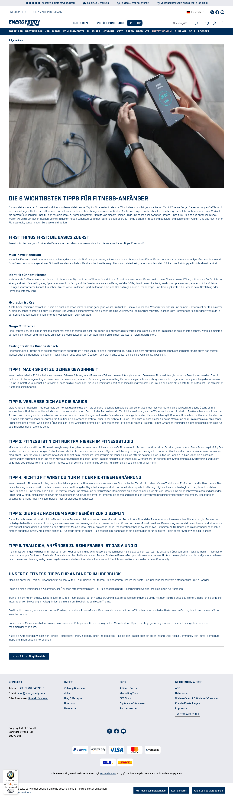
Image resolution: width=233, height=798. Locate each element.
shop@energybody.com (31, 693)
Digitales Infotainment (133, 703)
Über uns (109, 22)
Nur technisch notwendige (151, 790)
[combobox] (182, 23)
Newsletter (70, 708)
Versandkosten (108, 773)
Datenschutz (182, 693)
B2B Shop (135, 22)
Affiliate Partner (129, 688)
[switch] (10, 791)
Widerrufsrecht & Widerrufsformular (196, 698)
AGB (177, 688)
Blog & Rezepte (83, 22)
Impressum (181, 708)
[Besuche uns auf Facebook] (217, 11)
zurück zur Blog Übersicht (30, 656)
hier (73, 555)
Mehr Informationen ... (21, 792)
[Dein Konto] (215, 22)
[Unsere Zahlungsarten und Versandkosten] (116, 750)
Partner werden (129, 708)
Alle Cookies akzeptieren (208, 790)
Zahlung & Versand (75, 688)
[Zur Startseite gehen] (24, 23)
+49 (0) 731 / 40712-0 (31, 688)
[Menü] (16, 771)
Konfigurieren (179, 790)
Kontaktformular (38, 698)
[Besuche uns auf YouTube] (222, 11)
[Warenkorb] (222, 23)
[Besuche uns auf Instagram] (212, 11)
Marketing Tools (129, 693)
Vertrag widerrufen (188, 713)
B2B (98, 22)
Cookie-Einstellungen (187, 703)
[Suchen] (196, 23)
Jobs (121, 22)
